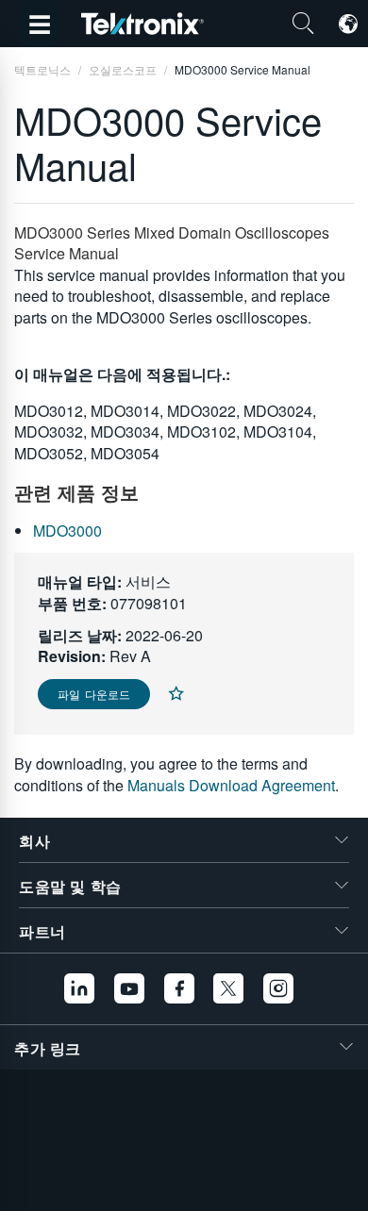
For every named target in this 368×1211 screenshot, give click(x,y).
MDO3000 (67, 530)
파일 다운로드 (94, 694)
